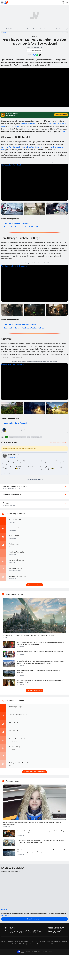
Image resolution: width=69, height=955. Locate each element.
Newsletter (45, 944)
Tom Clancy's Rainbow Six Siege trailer (14, 266)
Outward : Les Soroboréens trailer (12, 364)
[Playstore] (50, 931)
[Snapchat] (39, 931)
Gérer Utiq (22, 944)
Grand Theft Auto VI (15, 520)
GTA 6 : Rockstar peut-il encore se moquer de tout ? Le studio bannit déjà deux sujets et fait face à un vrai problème (40, 643)
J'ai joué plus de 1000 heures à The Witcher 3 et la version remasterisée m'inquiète (38, 671)
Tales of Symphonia (15, 731)
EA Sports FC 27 (14, 536)
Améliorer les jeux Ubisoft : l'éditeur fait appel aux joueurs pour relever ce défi (40, 651)
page (63, 132)
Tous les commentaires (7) (57, 442)
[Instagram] (16, 931)
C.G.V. (37, 941)
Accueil (3, 28)
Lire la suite (4, 915)
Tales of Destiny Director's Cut (18, 715)
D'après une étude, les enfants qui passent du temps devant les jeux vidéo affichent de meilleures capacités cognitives (32, 823)
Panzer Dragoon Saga (15, 707)
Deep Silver (23, 437)
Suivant (64, 33)
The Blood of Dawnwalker (16, 552)
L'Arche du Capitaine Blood (17, 739)
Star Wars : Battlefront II (28, 124)
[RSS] (25, 931)
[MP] (18, 454)
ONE (6, 437)
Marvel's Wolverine (14, 528)
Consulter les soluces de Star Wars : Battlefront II (21, 227)
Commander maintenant (61, 114)
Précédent (5, 33)
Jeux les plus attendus (34, 585)
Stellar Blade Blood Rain (16, 568)
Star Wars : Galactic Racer (16, 560)
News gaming (14, 28)
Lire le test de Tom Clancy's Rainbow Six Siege (20, 325)
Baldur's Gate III (13, 723)
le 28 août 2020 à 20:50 (13, 457)
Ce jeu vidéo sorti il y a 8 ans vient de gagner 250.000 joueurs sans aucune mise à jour (28, 635)
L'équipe (10, 941)
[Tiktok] (29, 931)
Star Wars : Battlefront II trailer (11, 165)
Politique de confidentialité (59, 941)
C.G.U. (32, 941)
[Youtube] (20, 931)
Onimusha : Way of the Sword (17, 576)
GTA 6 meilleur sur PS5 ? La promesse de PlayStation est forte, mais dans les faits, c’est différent (40, 681)
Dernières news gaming (34, 690)
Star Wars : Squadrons (34, 147)
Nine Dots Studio (14, 437)
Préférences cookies (33, 944)
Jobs (56, 944)
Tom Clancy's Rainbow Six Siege (15, 486)
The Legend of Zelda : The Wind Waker (20, 763)
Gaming (8, 28)
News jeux (21, 28)
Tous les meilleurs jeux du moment (34, 771)
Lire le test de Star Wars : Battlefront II (17, 224)
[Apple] (54, 931)
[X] (11, 931)
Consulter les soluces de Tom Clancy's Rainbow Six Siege (24, 328)
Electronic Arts (35, 437)
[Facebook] (6, 931)
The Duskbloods (14, 544)
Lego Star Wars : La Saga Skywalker (14, 147)
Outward (16, 126)
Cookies (14, 944)
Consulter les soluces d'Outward (15, 423)
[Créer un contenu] (67, 29)
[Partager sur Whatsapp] (37, 55)
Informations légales (21, 941)
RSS (52, 944)
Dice (28, 437)
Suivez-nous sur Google (36, 50)
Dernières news (35, 33)
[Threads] (34, 931)
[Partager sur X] (40, 55)
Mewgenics (12, 755)
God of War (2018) (14, 747)
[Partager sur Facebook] (34, 55)
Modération (45, 941)
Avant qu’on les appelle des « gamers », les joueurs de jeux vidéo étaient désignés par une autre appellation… (41, 832)
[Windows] (59, 931)
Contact (3, 941)
